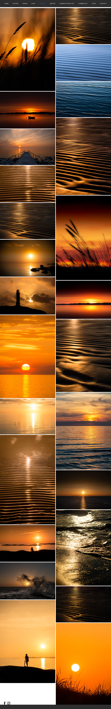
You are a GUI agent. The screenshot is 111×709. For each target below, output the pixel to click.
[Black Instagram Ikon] (9, 703)
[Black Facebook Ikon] (5, 703)
